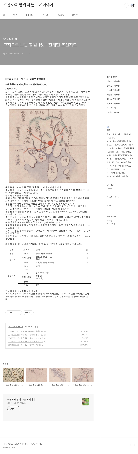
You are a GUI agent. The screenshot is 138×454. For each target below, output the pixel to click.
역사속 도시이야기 (15, 326)
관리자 (75, 14)
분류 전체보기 (112, 77)
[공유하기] (15, 313)
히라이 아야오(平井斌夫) (121, 166)
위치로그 (46, 14)
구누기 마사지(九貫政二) (124, 162)
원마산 (125, 169)
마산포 (130, 145)
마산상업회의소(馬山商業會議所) (119, 141)
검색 (126, 5)
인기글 (117, 197)
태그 (15, 14)
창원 (116, 152)
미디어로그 (29, 14)
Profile (109, 189)
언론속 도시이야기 (113, 99)
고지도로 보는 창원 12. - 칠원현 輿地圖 (24, 345)
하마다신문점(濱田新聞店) (122, 155)
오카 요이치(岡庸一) (114, 169)
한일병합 (125, 134)
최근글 (109, 197)
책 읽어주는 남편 (113, 112)
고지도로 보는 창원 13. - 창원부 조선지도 (25, 341)
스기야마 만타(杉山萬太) (115, 173)
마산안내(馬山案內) (120, 145)
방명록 (61, 14)
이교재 (109, 166)
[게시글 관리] (19, 313)
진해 (108, 162)
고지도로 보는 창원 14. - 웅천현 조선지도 (25, 338)
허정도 (109, 134)
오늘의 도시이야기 (113, 90)
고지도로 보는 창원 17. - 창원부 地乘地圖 (25, 331)
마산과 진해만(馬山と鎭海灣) (117, 176)
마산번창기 (110, 138)
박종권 (109, 155)
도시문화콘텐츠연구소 (120, 159)
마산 (130, 134)
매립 (112, 162)
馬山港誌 (110, 152)
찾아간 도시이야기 (113, 103)
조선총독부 (110, 148)
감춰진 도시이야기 (113, 86)
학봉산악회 (116, 134)
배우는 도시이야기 (113, 95)
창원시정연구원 (128, 148)
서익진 (109, 159)
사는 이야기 (111, 108)
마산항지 (119, 148)
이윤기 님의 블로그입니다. (17, 403)
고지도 (131, 159)
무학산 (122, 152)
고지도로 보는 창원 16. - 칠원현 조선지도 (25, 335)
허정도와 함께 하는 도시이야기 (28, 5)
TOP (132, 445)
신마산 (128, 152)
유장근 (109, 145)
